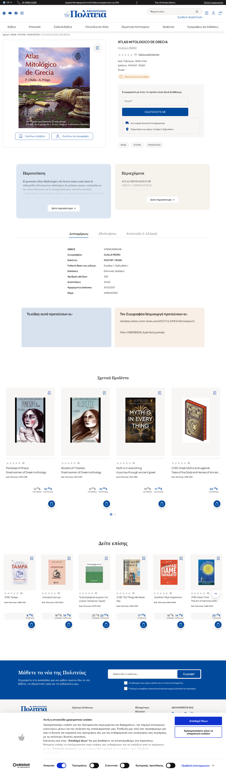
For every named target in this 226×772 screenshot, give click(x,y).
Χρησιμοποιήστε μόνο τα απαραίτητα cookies (198, 732)
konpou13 (188, 321)
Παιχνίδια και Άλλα (96, 27)
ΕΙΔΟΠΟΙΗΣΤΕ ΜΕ (155, 112)
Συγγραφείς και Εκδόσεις (202, 27)
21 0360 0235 (29, 2)
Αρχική (6, 34)
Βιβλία (12, 27)
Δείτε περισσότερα (64, 208)
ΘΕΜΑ (13, 34)
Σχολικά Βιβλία (63, 27)
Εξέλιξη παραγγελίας (213, 2)
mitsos (134, 321)
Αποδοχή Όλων (198, 721)
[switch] (94, 765)
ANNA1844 (176, 321)
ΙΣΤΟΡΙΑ (22, 34)
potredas (160, 332)
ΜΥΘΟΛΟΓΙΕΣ (33, 34)
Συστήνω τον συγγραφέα (75, 136)
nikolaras (125, 321)
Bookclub (168, 27)
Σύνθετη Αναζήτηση (190, 17)
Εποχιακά (35, 27)
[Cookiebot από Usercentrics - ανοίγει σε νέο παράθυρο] (21, 765)
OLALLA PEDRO (127, 48)
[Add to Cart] (51, 503)
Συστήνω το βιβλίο (35, 136)
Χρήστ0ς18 (148, 332)
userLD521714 (161, 321)
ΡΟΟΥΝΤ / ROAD (136, 65)
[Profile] (213, 13)
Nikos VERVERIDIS (131, 332)
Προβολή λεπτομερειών (196, 765)
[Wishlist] (206, 13)
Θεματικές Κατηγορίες (136, 27)
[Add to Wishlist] (97, 48)
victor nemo (145, 321)
